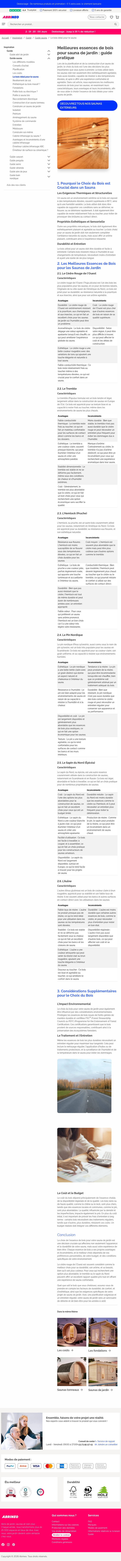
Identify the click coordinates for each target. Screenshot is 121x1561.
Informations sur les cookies (65, 1525)
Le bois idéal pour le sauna (26, 77)
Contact (55, 1521)
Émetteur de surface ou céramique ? (30, 150)
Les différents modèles (24, 62)
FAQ (90, 1521)
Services (93, 1515)
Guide (10, 51)
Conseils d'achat (21, 65)
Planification (18, 69)
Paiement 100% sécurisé (54, 10)
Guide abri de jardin (19, 54)
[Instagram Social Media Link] (8, 1544)
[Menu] (3, 24)
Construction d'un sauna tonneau (28, 102)
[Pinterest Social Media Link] (13, 1544)
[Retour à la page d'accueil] (10, 17)
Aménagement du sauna (24, 117)
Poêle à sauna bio (21, 95)
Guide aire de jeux (18, 171)
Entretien (17, 125)
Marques (92, 1525)
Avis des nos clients (16, 185)
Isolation (17, 110)
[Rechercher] (115, 24)
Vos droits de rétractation (64, 1531)
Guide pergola (16, 160)
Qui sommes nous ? (64, 1515)
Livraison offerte (80, 10)
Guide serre (15, 164)
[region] (60, 4)
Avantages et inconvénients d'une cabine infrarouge (29, 141)
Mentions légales (60, 1539)
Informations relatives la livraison (104, 1531)
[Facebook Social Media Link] (3, 1544)
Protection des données (63, 1528)
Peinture (17, 114)
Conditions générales (62, 1542)
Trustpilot (31, 10)
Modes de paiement (97, 1528)
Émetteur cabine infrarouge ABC (28, 146)
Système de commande (24, 121)
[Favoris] (111, 17)
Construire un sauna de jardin (27, 106)
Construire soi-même (23, 132)
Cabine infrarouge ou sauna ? (27, 136)
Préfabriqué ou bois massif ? (26, 84)
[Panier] (117, 17)
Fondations (18, 88)
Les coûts (17, 73)
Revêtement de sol (22, 80)
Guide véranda (17, 168)
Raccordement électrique (25, 99)
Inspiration (9, 47)
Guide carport (16, 157)
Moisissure (18, 128)
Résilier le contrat (61, 1535)
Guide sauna (16, 58)
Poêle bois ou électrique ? (25, 91)
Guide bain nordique (15, 177)
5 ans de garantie (103, 10)
